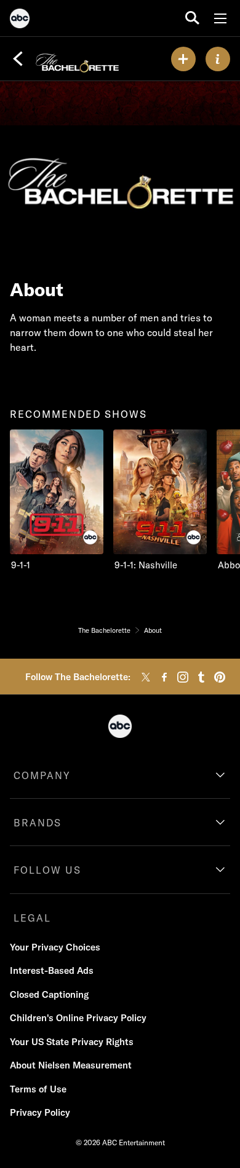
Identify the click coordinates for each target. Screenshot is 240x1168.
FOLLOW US (47, 870)
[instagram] (182, 677)
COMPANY (42, 775)
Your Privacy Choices (55, 947)
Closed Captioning (49, 994)
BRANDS (38, 822)
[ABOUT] (218, 59)
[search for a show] (192, 18)
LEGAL (32, 917)
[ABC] (20, 20)
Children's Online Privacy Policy (78, 1018)
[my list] (183, 59)
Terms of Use (38, 1089)
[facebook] (164, 677)
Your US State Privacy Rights (72, 1042)
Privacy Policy (40, 1112)
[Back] (18, 59)
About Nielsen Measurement (71, 1065)
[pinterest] (219, 677)
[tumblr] (201, 677)
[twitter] (145, 677)
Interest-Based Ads (52, 970)
